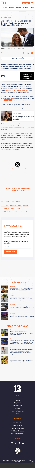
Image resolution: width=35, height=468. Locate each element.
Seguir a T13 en (16, 58)
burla (25, 205)
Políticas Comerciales (17, 428)
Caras (3, 139)
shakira (5, 205)
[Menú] (32, 3)
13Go (17, 414)
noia (17, 211)
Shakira (11, 98)
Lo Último (4, 7)
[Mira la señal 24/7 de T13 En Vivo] (26, 3)
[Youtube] (23, 443)
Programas (17, 403)
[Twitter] (15, 443)
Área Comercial (17, 425)
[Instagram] (12, 443)
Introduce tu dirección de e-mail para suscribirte (16, 242)
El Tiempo (26, 7)
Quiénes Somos (17, 423)
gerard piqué (15, 205)
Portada (17, 400)
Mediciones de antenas (17, 431)
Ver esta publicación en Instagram (18, 168)
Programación (17, 405)
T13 (2, 53)
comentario (16, 208)
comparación (7, 211)
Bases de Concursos (17, 411)
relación (5, 208)
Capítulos (17, 408)
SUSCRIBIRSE (10, 252)
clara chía (25, 211)
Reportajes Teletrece (14, 7)
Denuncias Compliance (17, 434)
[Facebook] (19, 443)
